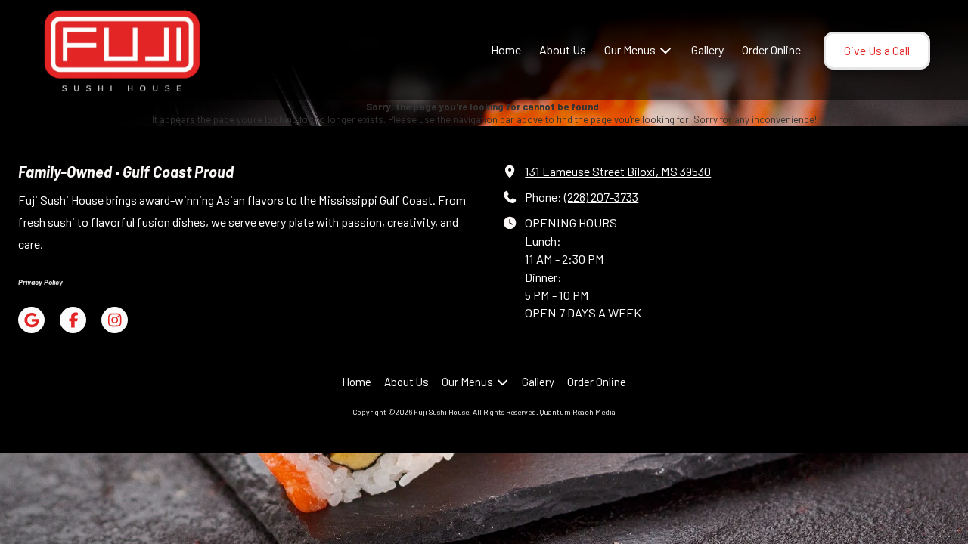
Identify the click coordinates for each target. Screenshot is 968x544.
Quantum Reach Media (578, 411)
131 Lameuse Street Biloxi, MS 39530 (618, 171)
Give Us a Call (877, 50)
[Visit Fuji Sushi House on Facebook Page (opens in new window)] (73, 320)
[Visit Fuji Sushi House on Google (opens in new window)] (31, 320)
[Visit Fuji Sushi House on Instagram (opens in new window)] (114, 320)
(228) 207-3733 (601, 197)
